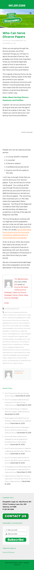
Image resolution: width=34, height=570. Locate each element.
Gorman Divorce (15, 331)
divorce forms (6, 325)
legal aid (21, 336)
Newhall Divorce (18, 344)
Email (6, 303)
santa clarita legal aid (23, 355)
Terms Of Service (8, 552)
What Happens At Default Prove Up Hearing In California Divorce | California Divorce (18, 420)
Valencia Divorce (7, 363)
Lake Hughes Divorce (14, 333)
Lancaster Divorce (13, 336)
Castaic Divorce (21, 315)
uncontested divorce (14, 360)
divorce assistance (24, 323)
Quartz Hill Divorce (8, 352)
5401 (16, 284)
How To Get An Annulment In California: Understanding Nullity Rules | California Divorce (18, 451)
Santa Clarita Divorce (20, 352)
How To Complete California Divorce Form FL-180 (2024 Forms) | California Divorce (17, 460)
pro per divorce (25, 349)
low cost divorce (24, 341)
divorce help (14, 325)
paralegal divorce (19, 347)
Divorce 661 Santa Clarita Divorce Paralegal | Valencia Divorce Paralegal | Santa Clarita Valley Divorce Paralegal (16, 292)
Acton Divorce (8, 312)
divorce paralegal (24, 325)
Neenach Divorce (8, 344)
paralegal (10, 347)
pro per (18, 349)
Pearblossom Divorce (9, 349)
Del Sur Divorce (16, 320)
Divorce (16, 323)
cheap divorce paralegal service (17, 317)
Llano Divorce (15, 341)
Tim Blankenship (17, 40)
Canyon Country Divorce (10, 315)
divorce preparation (8, 328)
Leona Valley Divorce (20, 339)
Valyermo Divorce (18, 363)
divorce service (19, 328)
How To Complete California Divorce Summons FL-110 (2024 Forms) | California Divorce (17, 402)
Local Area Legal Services (11, 308)
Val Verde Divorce (26, 360)
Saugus (5, 358)
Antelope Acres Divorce (20, 312)
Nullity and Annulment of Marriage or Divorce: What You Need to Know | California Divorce (17, 429)
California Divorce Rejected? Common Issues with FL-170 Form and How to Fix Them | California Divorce (18, 478)
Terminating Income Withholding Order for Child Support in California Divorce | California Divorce (18, 469)
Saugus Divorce (12, 358)
